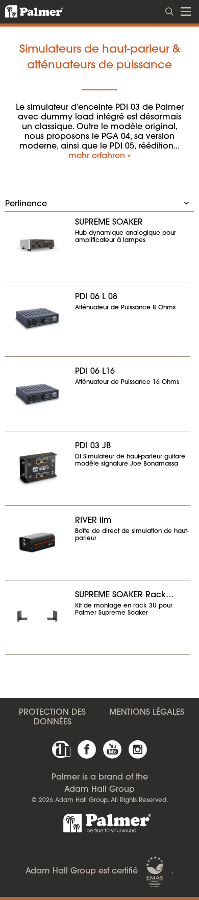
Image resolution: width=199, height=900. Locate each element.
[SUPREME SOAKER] (37, 243)
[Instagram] (138, 749)
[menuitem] (170, 10)
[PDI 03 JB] (37, 467)
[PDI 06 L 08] (37, 318)
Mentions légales (146, 713)
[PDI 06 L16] (37, 392)
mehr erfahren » (99, 156)
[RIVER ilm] (37, 541)
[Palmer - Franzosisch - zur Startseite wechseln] (28, 11)
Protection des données (52, 717)
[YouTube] (112, 749)
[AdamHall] (61, 749)
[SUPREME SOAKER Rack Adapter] (37, 616)
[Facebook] (87, 749)
